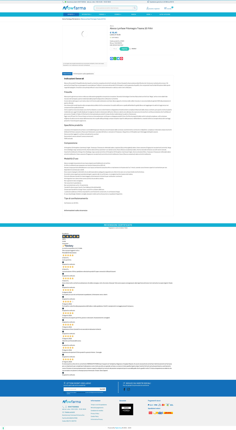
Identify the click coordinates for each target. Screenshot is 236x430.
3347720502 (73, 407)
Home (64, 19)
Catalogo (69, 19)
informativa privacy (80, 392)
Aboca (112, 26)
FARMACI (101, 14)
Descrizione (67, 74)
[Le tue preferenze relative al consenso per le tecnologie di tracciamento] (3, 428)
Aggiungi (124, 49)
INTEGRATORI (86, 14)
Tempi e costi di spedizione (99, 405)
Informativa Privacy (97, 419)
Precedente (65, 253)
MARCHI (133, 14)
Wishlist (134, 48)
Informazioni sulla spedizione (83, 74)
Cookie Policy (95, 416)
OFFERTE (70, 14)
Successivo (73, 253)
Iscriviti (102, 389)
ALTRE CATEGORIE (164, 14)
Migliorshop (118, 428)
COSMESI (117, 14)
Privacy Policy (95, 413)
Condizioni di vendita (97, 410)
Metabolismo (76, 19)
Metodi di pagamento (97, 407)
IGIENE (148, 14)
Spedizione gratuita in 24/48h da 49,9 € (161, 2)
